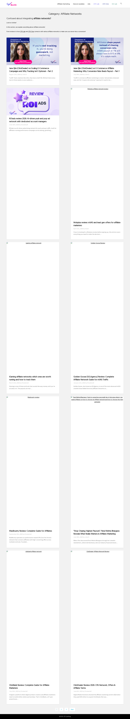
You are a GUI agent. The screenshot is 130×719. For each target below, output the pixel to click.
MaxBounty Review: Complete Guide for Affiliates (30, 531)
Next (72, 709)
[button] (121, 3)
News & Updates (78, 4)
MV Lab (114, 4)
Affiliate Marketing (63, 4)
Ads (89, 4)
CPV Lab (96, 4)
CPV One (105, 4)
